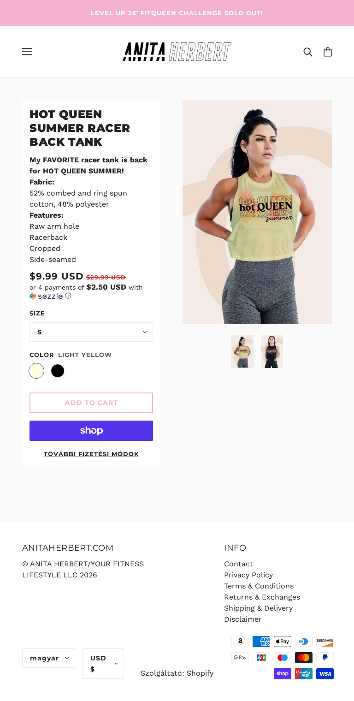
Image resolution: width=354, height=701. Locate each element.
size (37, 313)
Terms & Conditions (259, 586)
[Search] (308, 51)
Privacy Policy (248, 574)
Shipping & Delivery (258, 608)
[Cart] (327, 51)
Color (42, 354)
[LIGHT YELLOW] (36, 371)
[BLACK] (58, 371)
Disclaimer (243, 619)
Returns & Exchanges (262, 597)
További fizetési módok (91, 453)
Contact (238, 563)
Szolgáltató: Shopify (177, 673)
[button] (91, 291)
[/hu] (177, 51)
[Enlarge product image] (257, 212)
